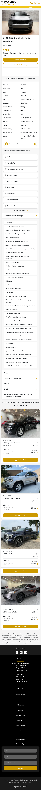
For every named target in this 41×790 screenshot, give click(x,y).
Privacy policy (20, 726)
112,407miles (34, 501)
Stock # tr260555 (7, 496)
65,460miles (34, 445)
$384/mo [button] (34, 452)
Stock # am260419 (7, 440)
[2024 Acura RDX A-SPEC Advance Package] (20, 590)
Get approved (20, 715)
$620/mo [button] (34, 563)
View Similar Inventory (20, 65)
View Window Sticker (15, 144)
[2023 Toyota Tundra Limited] (20, 534)
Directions (20, 720)
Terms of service (20, 731)
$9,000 (6, 505)
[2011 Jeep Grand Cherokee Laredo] (20, 479)
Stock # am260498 (7, 551)
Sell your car (20, 705)
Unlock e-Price (22, 460)
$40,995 (6, 616)
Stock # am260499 (7, 607)
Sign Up (20, 768)
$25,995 (6, 449)
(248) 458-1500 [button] (22, 670)
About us (20, 700)
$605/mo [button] (34, 618)
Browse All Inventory (20, 60)
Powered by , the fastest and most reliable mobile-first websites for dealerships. (20, 781)
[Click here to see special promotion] (20, 7)
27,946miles (34, 556)
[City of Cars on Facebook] (16, 652)
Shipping (20, 710)
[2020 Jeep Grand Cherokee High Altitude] (20, 423)
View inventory (20, 695)
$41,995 (6, 560)
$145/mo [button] (34, 507)
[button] (31, 3)
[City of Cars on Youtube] (20, 652)
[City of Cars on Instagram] (25, 652)
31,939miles (34, 612)
